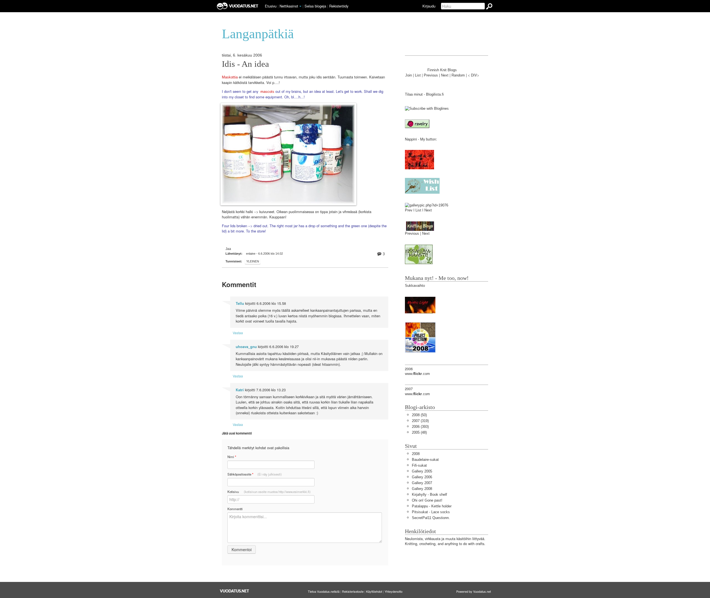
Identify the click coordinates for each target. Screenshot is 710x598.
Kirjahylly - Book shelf (429, 494)
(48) (419, 432)
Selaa (315, 6)
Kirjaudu (428, 6)
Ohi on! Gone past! (427, 500)
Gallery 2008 (422, 489)
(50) (419, 415)
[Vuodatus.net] (234, 591)
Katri (240, 389)
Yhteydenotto (393, 591)
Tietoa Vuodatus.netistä (323, 591)
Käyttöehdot (374, 591)
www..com (417, 374)
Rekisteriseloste (353, 591)
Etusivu (271, 6)
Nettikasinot (289, 6)
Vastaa (238, 332)
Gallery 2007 (422, 483)
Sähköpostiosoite (254, 474)
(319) (420, 421)
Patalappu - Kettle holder (432, 506)
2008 (416, 454)
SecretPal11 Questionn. (431, 518)
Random (458, 75)
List (418, 75)
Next (444, 75)
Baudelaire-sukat (425, 460)
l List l (419, 210)
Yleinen (252, 261)
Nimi (231, 456)
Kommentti (235, 509)
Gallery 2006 (422, 477)
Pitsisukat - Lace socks (431, 512)
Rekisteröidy (338, 6)
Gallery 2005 (422, 471)
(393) (420, 427)
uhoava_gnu (246, 346)
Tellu (240, 303)
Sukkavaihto (415, 285)
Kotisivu (269, 491)
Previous (431, 75)
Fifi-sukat (419, 465)
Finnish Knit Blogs (442, 70)
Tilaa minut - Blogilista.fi (424, 94)
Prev (408, 210)
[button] (300, 6)
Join (408, 75)
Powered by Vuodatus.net (473, 591)
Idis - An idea (245, 64)
